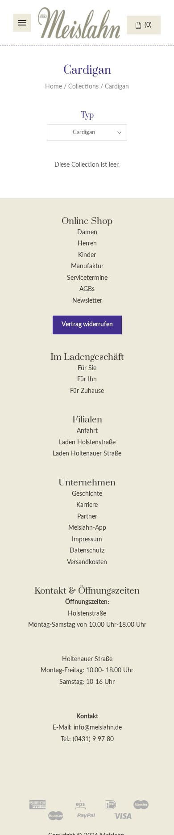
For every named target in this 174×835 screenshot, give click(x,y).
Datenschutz (87, 551)
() (148, 25)
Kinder (87, 255)
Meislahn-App (87, 528)
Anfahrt (87, 431)
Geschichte (87, 494)
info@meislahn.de (98, 728)
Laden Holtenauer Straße (87, 454)
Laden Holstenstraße (87, 442)
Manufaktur (87, 266)
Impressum (87, 539)
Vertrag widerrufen (87, 324)
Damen (87, 232)
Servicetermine (87, 278)
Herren (87, 243)
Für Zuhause (87, 391)
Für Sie (87, 368)
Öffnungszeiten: (87, 602)
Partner (87, 517)
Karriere (87, 505)
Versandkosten (87, 562)
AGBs (87, 289)
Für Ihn (87, 379)
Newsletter (87, 301)
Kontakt (87, 716)
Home (53, 87)
